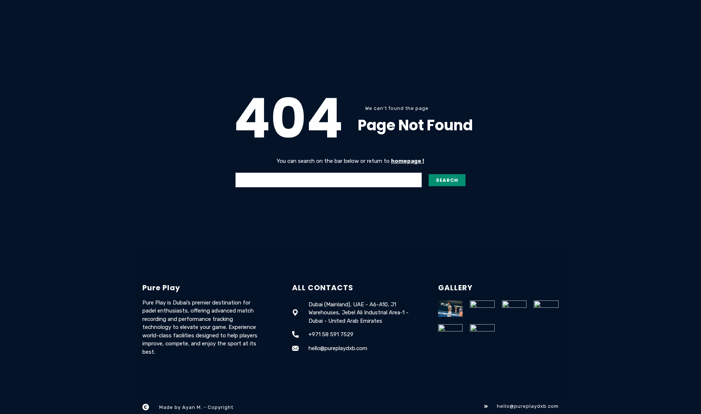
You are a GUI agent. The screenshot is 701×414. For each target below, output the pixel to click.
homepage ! (407, 161)
